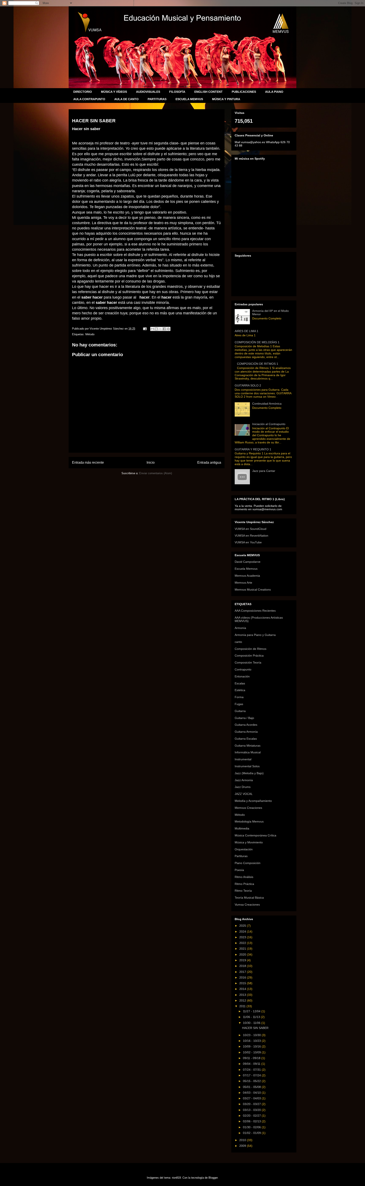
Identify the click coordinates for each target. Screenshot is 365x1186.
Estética (240, 690)
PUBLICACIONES (244, 91)
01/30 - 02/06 (252, 1127)
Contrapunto (243, 669)
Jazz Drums (243, 787)
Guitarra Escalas (246, 738)
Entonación (242, 676)
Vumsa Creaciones (247, 904)
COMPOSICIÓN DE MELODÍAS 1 (257, 342)
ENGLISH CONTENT (208, 91)
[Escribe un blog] (156, 329)
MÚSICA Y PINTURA (226, 99)
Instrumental (243, 759)
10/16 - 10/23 (252, 1040)
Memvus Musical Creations (253, 589)
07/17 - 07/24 (252, 1075)
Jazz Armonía (244, 780)
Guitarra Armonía (246, 731)
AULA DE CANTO (126, 99)
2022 (243, 943)
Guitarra (240, 711)
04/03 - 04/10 (252, 1092)
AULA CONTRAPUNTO (89, 99)
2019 (243, 960)
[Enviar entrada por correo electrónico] (145, 328)
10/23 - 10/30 (252, 1035)
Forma (239, 697)
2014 (243, 989)
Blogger (213, 1177)
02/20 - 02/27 (252, 1115)
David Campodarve (247, 561)
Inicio (151, 462)
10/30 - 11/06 (252, 1022)
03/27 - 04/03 (252, 1098)
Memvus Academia (247, 575)
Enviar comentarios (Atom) (155, 473)
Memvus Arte (243, 582)
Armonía (240, 628)
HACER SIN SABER (255, 1028)
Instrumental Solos (247, 766)
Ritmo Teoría (243, 890)
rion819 (176, 1177)
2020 (243, 954)
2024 (243, 931)
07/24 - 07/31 (252, 1069)
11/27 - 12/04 (252, 1011)
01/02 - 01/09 (252, 1133)
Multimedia (242, 828)
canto (238, 641)
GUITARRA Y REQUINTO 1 (253, 449)
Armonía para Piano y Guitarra (255, 635)
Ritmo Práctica (244, 884)
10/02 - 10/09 (252, 1052)
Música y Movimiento (249, 842)
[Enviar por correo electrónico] (152, 329)
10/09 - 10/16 (252, 1046)
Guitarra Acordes (246, 724)
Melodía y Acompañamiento (253, 800)
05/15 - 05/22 (252, 1081)
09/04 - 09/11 (252, 1063)
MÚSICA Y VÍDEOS (114, 91)
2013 (243, 994)
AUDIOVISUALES (148, 91)
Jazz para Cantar (263, 471)
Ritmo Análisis (244, 877)
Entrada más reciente (88, 462)
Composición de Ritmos (250, 648)
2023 (243, 937)
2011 (243, 1006)
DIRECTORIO (82, 91)
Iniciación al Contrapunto (268, 424)
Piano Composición (247, 863)
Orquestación (244, 849)
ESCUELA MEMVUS (189, 99)
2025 (243, 925)
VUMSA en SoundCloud (250, 528)
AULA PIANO (274, 91)
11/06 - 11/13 (252, 1017)
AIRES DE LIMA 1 (246, 331)
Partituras (241, 856)
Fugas (239, 704)
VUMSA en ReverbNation (251, 535)
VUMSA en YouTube (248, 542)
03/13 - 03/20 (252, 1110)
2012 (243, 1000)
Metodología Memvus (249, 821)
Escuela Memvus (246, 568)
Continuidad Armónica (267, 403)
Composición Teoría (248, 662)
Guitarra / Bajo (244, 718)
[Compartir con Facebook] (164, 329)
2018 (243, 966)
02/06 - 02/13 (252, 1121)
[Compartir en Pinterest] (168, 329)
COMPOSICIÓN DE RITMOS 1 (257, 363)
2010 (243, 1140)
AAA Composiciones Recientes (255, 610)
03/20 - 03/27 (252, 1104)
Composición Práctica (249, 655)
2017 (243, 971)
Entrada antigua (209, 462)
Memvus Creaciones (248, 807)
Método (89, 334)
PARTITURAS (157, 99)
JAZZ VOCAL (244, 794)
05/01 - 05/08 (252, 1087)
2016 (243, 977)
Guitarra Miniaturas (247, 745)
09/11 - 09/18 (252, 1058)
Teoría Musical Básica (249, 897)
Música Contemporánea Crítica (255, 835)
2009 (243, 1145)
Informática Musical (248, 752)
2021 (243, 948)
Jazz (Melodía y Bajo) (249, 773)
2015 (243, 983)
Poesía (239, 870)
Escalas (240, 683)
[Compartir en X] (160, 329)
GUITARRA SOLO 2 (248, 385)
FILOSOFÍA (177, 91)
